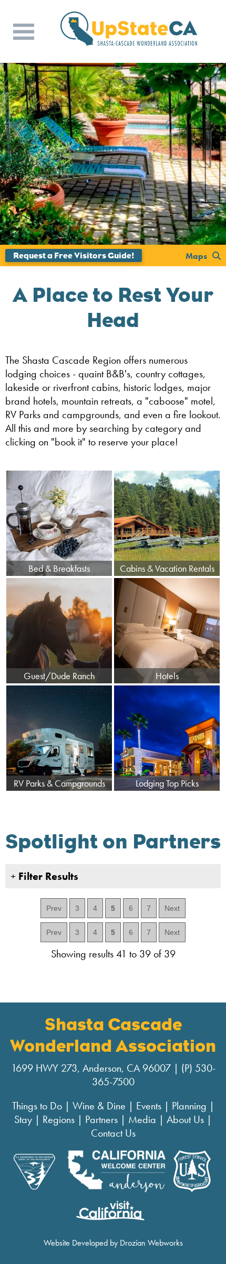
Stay (23, 1119)
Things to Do (37, 1106)
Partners (101, 1119)
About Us (185, 1119)
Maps (196, 255)
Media (142, 1119)
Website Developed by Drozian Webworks (113, 1242)
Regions (59, 1119)
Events (148, 1106)
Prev (53, 908)
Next (172, 908)
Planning (189, 1106)
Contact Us (113, 1133)
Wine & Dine (99, 1106)
